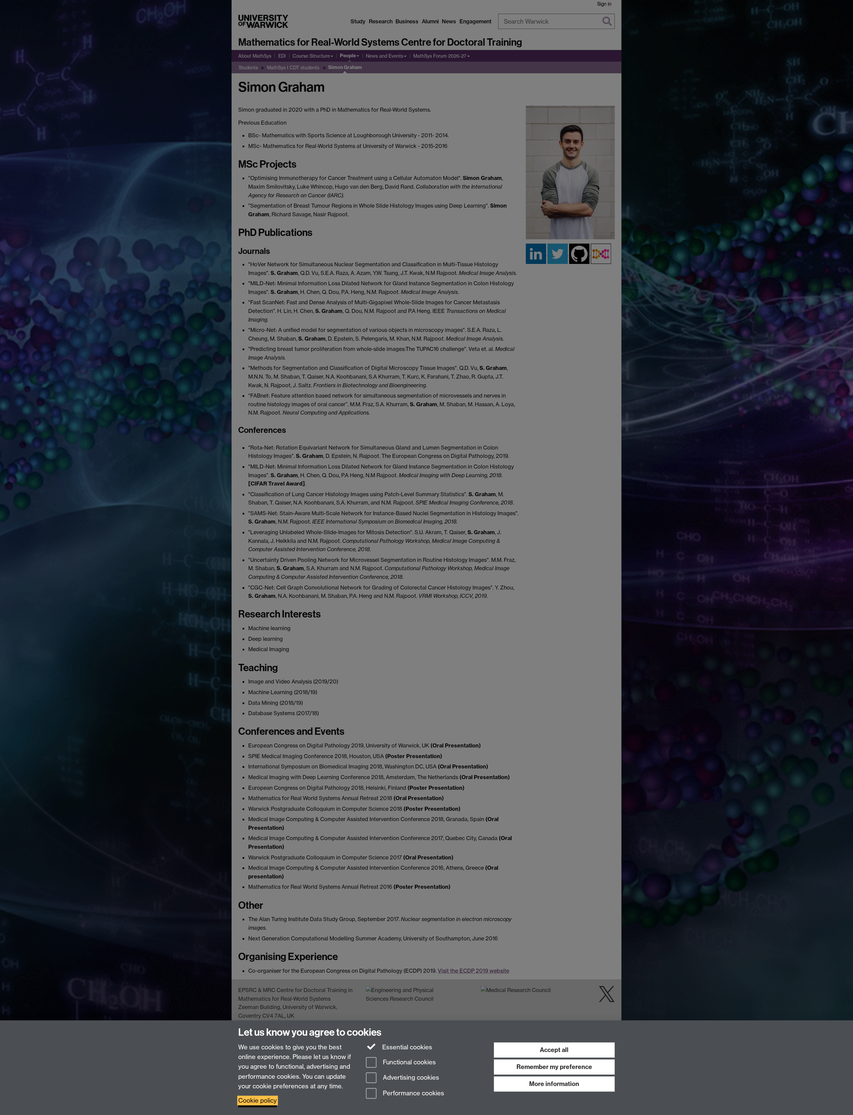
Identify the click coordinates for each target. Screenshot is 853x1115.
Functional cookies (408, 1062)
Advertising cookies (410, 1078)
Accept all (554, 1050)
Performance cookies (412, 1093)
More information (554, 1084)
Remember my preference (554, 1067)
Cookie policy (257, 1100)
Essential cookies (406, 1047)
